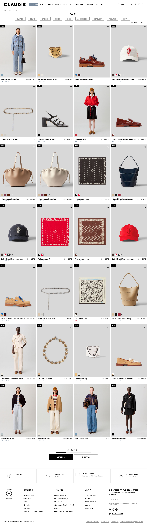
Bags (69, 19)
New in (32, 19)
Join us (87, 505)
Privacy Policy (105, 521)
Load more (61, 457)
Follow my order (28, 495)
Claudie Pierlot (9, 10)
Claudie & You (58, 502)
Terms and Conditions (92, 521)
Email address (113, 499)
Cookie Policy (114, 521)
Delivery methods (60, 495)
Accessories (82, 19)
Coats (125, 19)
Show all (86, 457)
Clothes (20, 19)
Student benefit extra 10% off (64, 505)
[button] (34, 4)
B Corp (87, 498)
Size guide (26, 505)
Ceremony (98, 19)
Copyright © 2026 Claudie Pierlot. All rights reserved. (19, 521)
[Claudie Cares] (9, 494)
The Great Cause (90, 495)
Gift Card (57, 508)
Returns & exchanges (61, 498)
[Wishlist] (34, 27)
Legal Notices (139, 521)
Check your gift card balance (63, 511)
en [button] (131, 4)
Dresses (45, 19)
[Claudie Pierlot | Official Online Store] (15, 4)
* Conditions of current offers (33, 511)
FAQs (25, 502)
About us (112, 19)
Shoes (57, 19)
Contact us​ (27, 498)
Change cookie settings (127, 521)
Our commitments (91, 502)
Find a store (89, 508)
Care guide (27, 508)
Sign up (140, 499)
